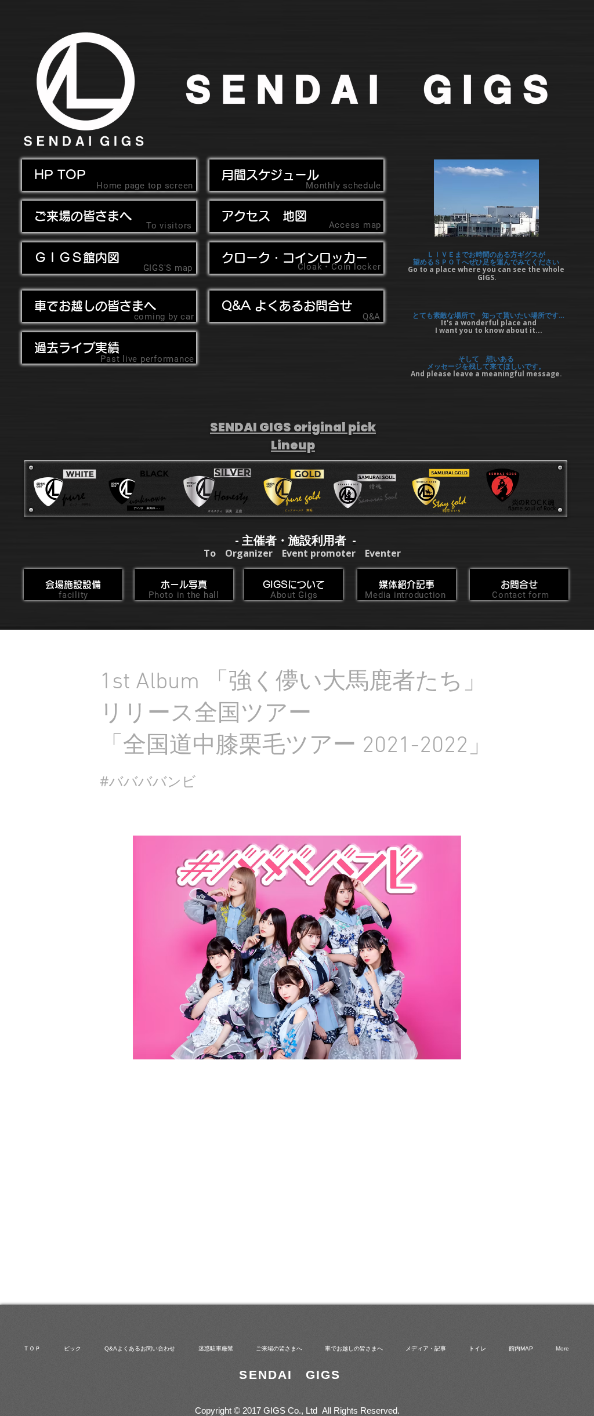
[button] (109, 306)
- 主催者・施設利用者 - (295, 540)
